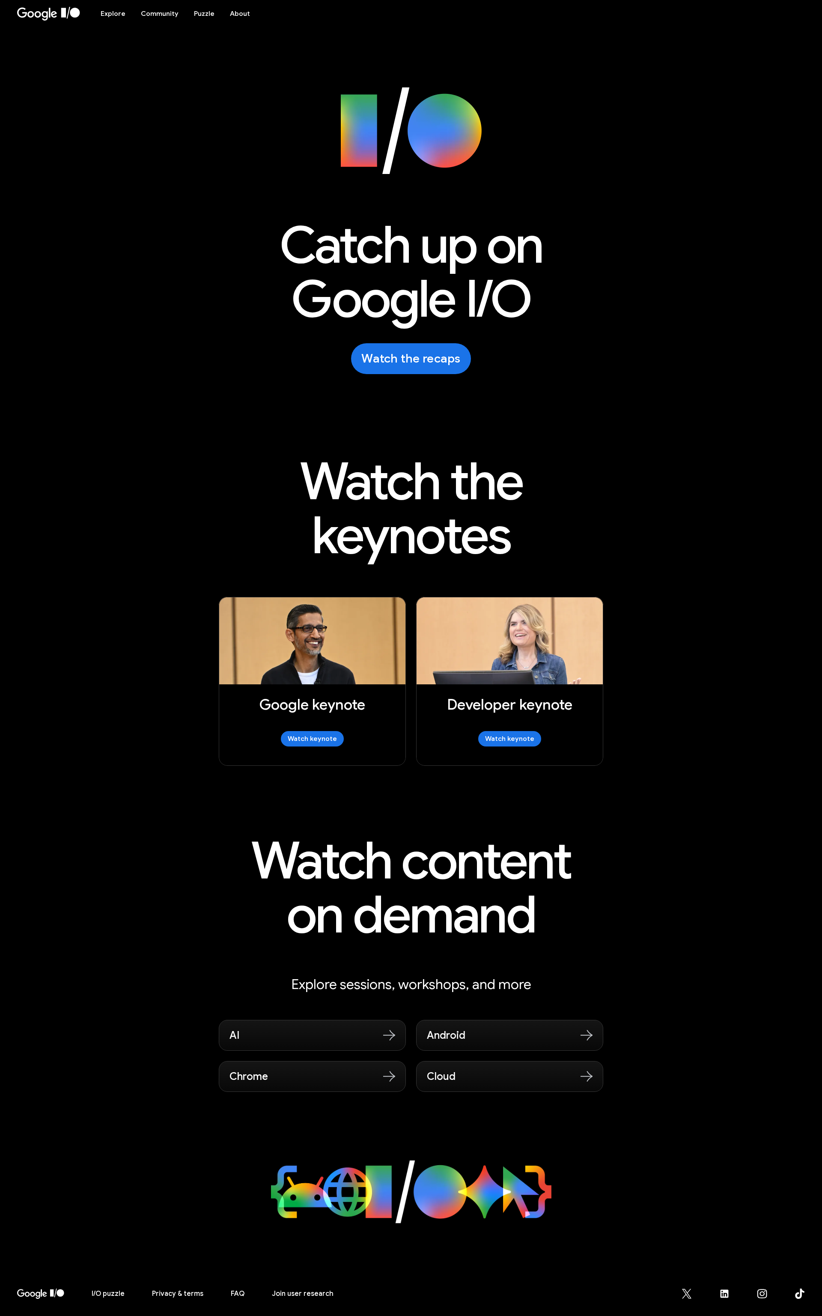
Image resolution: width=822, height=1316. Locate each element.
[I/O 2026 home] (40, 1294)
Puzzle (204, 13)
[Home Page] (53, 14)
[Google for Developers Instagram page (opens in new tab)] (767, 1293)
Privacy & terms (177, 1293)
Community (160, 13)
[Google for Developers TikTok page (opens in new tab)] (800, 1293)
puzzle (108, 1293)
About (240, 13)
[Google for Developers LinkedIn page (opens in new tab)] (729, 1293)
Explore (113, 13)
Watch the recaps (410, 358)
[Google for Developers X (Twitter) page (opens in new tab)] (692, 1293)
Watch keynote (312, 738)
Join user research (303, 1293)
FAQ (237, 1293)
